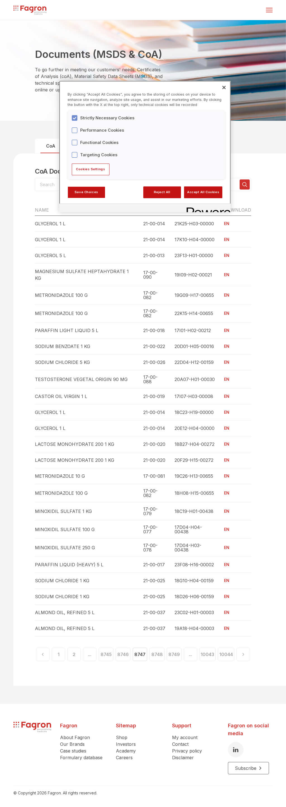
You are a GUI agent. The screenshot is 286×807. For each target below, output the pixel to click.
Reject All (162, 192)
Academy (126, 751)
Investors (126, 744)
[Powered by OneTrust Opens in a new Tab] (206, 208)
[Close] (224, 87)
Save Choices (86, 192)
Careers (124, 757)
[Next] (243, 654)
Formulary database (81, 757)
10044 (226, 654)
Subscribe (245, 768)
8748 (157, 654)
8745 (106, 654)
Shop (121, 737)
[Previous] (42, 654)
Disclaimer (183, 757)
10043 (207, 654)
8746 (123, 654)
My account (184, 737)
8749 (174, 654)
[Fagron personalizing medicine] (32, 748)
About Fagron (75, 737)
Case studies (73, 751)
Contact (180, 744)
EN (226, 223)
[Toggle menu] (269, 10)
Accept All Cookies (203, 192)
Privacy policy (187, 751)
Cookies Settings (90, 169)
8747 (140, 654)
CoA (50, 146)
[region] (145, 146)
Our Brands (72, 744)
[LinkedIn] (236, 750)
